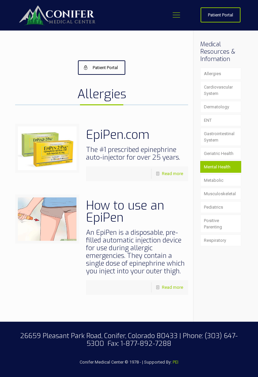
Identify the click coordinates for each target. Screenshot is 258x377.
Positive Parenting (213, 223)
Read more (172, 173)
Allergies (212, 73)
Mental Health (217, 166)
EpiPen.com (117, 135)
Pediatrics (213, 207)
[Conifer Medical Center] (57, 15)
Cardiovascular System (218, 90)
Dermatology (216, 106)
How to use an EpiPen (125, 212)
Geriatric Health (218, 153)
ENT (208, 120)
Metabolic (213, 180)
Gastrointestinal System (219, 137)
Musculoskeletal (220, 193)
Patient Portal (220, 14)
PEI (175, 362)
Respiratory (215, 240)
